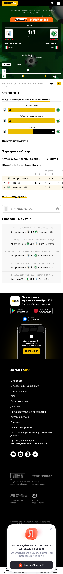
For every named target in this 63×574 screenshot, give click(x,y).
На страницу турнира (14, 196)
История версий (20, 416)
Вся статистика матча (15, 140)
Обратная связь (19, 401)
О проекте (16, 380)
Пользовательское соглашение (28, 411)
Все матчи (52, 159)
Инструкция (31, 351)
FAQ (12, 396)
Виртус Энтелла (13, 43)
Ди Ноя (25, 55)
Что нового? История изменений (36, 304)
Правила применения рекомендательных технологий (28, 442)
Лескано (38, 57)
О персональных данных (24, 385)
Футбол (11, 10)
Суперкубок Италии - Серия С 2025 (31, 10)
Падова (16, 183)
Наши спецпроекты (21, 427)
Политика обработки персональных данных (31, 434)
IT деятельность (19, 391)
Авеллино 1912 (51, 43)
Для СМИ (15, 406)
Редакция (16, 422)
